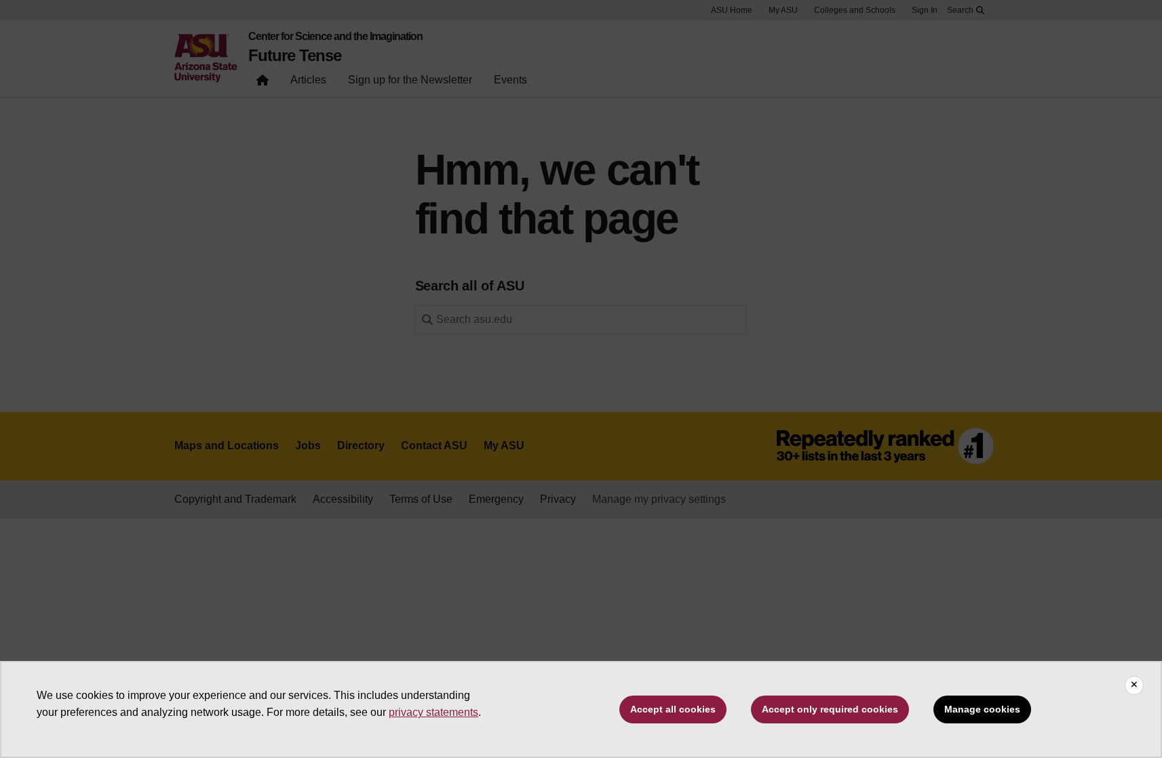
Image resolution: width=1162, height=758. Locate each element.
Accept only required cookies (830, 709)
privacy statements (433, 712)
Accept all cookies (673, 709)
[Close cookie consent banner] (1134, 685)
